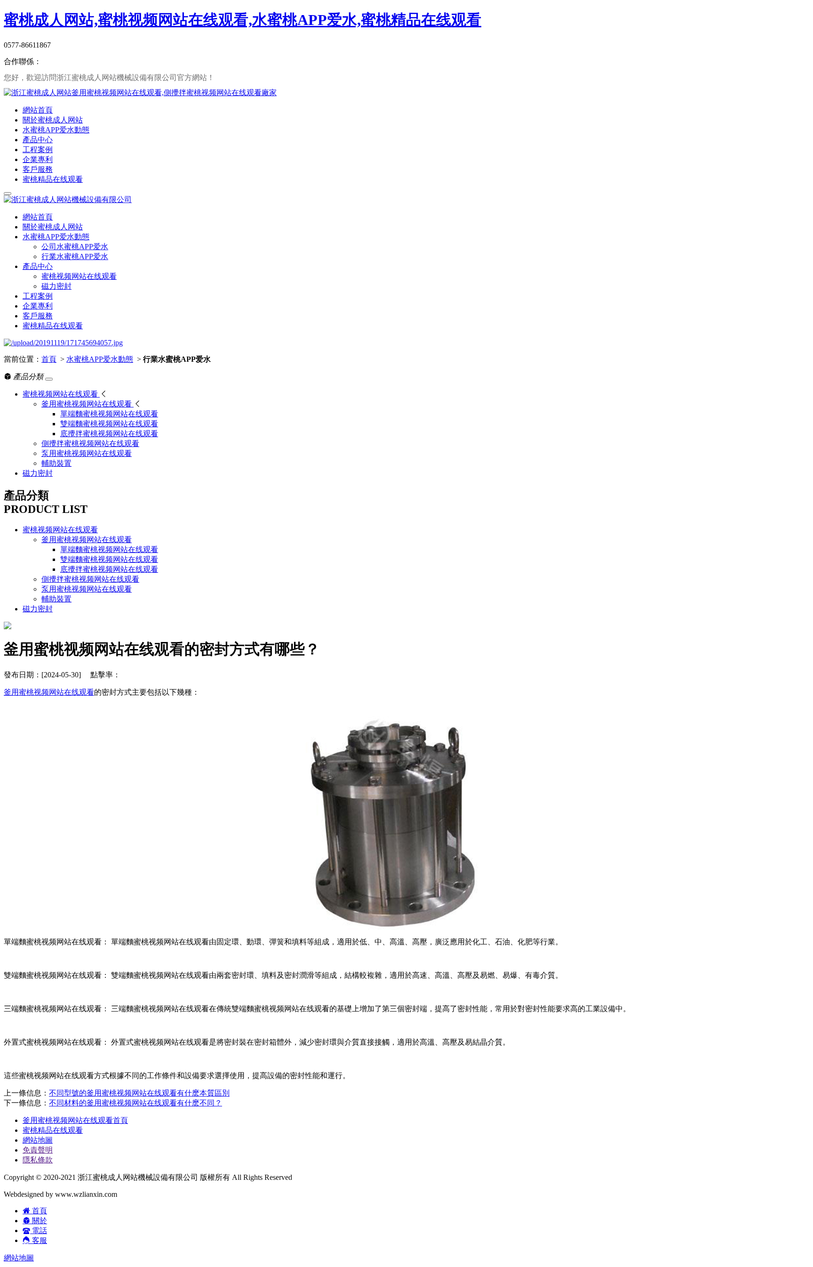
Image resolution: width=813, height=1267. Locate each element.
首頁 (48, 359)
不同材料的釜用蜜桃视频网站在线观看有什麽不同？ (135, 1103)
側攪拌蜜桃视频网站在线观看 (90, 579)
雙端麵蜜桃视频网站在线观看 (109, 559)
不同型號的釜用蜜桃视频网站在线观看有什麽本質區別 (139, 1093)
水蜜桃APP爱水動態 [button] (56, 237)
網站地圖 (38, 1140)
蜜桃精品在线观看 (53, 179)
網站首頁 (38, 110)
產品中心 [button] (38, 266)
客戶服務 (38, 169)
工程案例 (38, 150)
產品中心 (38, 140)
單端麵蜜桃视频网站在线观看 (109, 549)
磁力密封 (56, 286)
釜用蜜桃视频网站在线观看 (86, 540)
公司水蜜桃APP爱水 (74, 247)
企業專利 (38, 159)
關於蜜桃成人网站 (53, 120)
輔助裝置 (56, 599)
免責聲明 (38, 1150)
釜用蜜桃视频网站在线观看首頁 (75, 1120)
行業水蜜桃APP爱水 (74, 256)
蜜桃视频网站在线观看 (79, 276)
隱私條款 (38, 1160)
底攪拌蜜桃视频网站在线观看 (109, 569)
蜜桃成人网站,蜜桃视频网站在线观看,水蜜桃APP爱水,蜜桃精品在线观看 (242, 19)
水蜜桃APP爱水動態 (56, 130)
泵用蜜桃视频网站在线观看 (86, 589)
